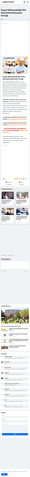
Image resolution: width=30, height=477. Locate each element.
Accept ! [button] (4, 474)
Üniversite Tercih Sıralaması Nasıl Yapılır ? (11, 326)
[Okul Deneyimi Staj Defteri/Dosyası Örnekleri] (8, 195)
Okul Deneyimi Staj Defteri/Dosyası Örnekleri (6, 202)
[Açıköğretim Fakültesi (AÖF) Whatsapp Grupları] (4, 335)
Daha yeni (4, 271)
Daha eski (26, 271)
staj (6, 6)
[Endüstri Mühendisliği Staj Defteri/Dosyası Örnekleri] (22, 211)
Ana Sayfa (3, 6)
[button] (2, 2)
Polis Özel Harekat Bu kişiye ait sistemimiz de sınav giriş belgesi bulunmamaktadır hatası (19, 340)
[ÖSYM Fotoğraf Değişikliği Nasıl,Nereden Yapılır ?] (4, 330)
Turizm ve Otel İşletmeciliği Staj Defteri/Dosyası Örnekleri (6, 218)
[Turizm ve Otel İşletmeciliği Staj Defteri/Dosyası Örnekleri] (8, 211)
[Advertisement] (15, 39)
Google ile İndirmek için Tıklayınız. (17, 125)
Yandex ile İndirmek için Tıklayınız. (17, 119)
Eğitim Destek (8, 2)
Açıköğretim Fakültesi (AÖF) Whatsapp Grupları (18, 334)
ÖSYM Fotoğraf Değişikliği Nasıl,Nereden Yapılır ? (18, 329)
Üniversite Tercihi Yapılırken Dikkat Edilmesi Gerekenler (17, 346)
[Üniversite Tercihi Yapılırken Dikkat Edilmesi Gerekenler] (4, 347)
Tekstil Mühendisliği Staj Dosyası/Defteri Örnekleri (21, 202)
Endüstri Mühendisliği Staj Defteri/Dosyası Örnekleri (21, 218)
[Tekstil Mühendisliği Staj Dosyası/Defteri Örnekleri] (22, 195)
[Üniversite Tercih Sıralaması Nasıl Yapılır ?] (15, 315)
